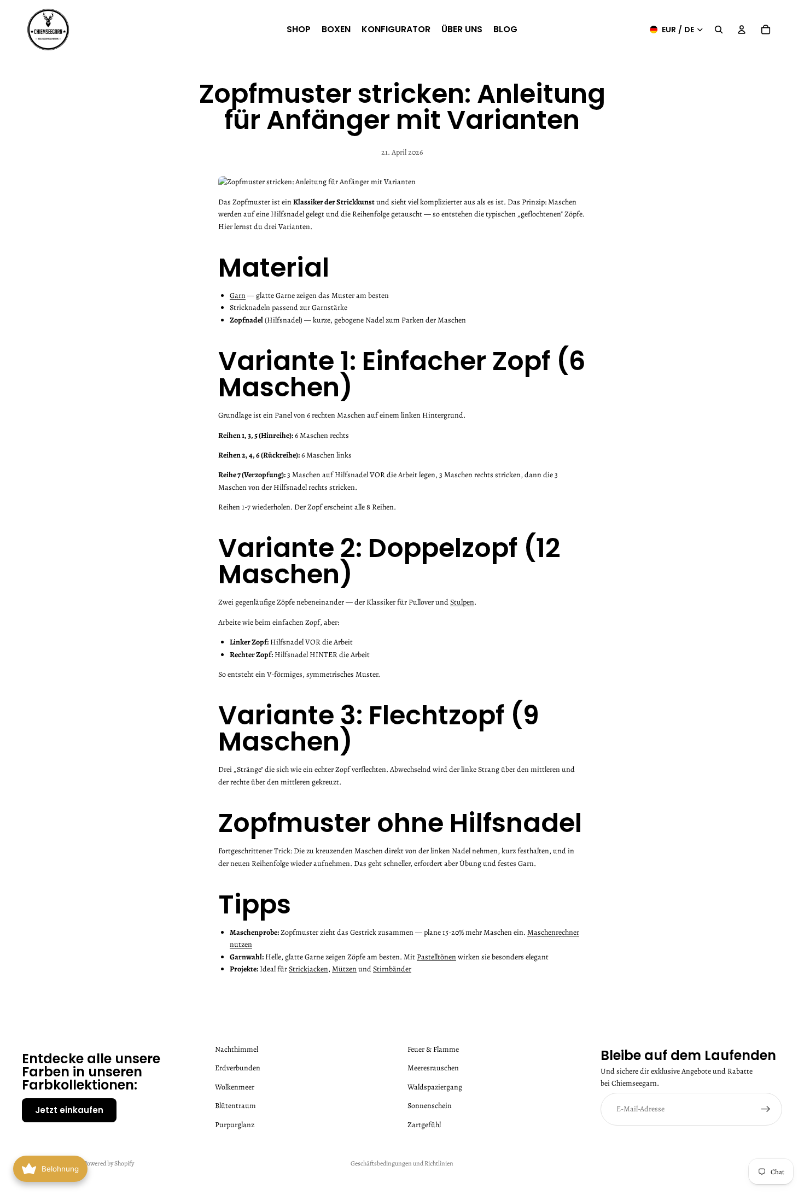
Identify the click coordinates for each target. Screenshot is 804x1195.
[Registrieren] (765, 1109)
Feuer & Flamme (433, 1049)
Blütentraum (235, 1105)
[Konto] (742, 29)
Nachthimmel (236, 1049)
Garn (238, 295)
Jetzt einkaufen (69, 1110)
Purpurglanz (234, 1124)
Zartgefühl (424, 1124)
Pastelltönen (436, 957)
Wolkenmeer (234, 1087)
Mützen (344, 969)
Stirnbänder (392, 969)
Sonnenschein (429, 1105)
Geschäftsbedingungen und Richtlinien (402, 1163)
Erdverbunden (237, 1068)
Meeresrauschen (433, 1068)
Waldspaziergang (434, 1087)
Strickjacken (308, 969)
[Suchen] (719, 29)
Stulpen (462, 602)
